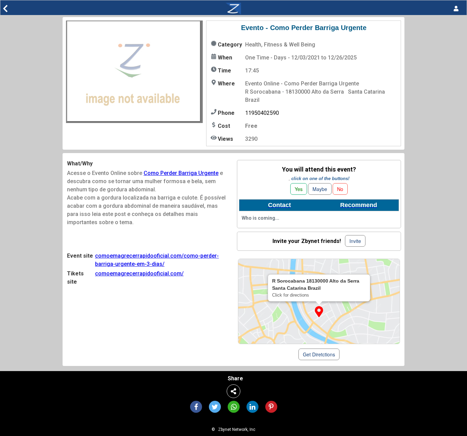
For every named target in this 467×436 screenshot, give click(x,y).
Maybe (319, 189)
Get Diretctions (319, 354)
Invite (355, 240)
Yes (299, 189)
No (340, 189)
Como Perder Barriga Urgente (181, 173)
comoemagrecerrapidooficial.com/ (139, 273)
